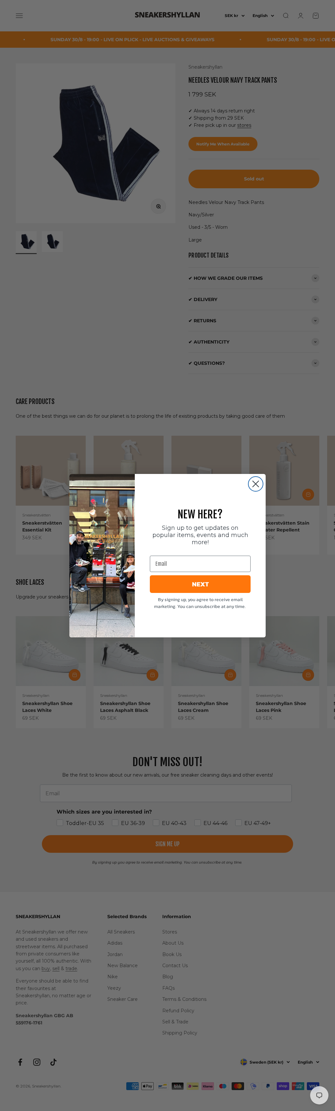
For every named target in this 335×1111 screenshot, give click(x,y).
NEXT (200, 584)
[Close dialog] (255, 484)
